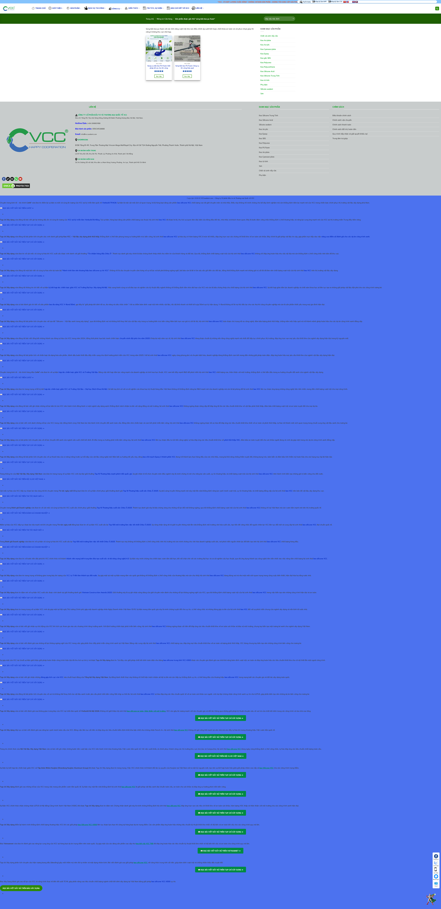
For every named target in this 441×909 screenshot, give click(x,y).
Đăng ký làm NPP (321, 1)
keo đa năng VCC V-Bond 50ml (62, 304)
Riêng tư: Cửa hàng (164, 18)
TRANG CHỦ (40, 8)
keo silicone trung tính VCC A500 (177, 660)
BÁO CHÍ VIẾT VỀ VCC (180, 8)
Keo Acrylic (265, 44)
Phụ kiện (263, 84)
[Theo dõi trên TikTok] (8, 179)
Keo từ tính (264, 80)
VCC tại (81, 575)
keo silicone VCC (184, 202)
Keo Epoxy (264, 53)
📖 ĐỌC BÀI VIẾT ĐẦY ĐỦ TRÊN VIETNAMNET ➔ (220, 850)
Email (436, 886)
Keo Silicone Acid (267, 71)
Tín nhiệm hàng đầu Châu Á (99, 253)
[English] (347, 2)
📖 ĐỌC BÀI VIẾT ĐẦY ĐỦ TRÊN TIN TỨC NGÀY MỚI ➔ (22, 496)
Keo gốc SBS (265, 58)
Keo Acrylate (265, 40)
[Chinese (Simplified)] (350, 2)
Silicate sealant (266, 89)
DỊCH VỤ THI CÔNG (96, 8)
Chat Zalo (436, 865)
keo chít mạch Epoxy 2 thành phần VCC (159, 456)
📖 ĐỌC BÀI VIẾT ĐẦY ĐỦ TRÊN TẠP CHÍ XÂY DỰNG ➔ (22, 225)
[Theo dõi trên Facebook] (4, 179)
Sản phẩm (74, 8)
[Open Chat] (431, 899)
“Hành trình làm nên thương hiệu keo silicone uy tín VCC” (85, 270)
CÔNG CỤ (116, 9)
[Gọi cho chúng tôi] (16, 179)
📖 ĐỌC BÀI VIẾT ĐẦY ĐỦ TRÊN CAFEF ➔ (16, 208)
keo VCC (162, 219)
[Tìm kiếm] (437, 8)
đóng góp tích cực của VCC (52, 677)
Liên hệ (199, 8)
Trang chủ (150, 18)
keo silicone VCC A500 (160, 881)
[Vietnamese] (344, 2)
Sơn (262, 93)
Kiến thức (133, 8)
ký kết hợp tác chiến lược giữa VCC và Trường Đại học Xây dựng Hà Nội (78, 287)
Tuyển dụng (307, 2)
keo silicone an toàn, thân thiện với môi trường (146, 711)
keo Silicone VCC (266, 767)
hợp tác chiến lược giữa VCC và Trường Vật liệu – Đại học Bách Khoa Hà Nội (75, 389)
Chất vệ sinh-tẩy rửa (269, 35)
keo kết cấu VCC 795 (144, 843)
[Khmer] (353, 2)
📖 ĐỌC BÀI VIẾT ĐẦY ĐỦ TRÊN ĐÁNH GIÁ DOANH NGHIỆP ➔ (25, 513)
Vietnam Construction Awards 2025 (97, 592)
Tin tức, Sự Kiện (154, 8)
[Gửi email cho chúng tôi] (12, 179)
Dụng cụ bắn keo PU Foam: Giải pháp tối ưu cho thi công (158, 67)
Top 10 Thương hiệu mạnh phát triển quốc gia (113, 473)
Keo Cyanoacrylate (268, 49)
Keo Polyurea (265, 62)
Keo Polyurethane (267, 66)
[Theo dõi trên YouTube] (20, 179)
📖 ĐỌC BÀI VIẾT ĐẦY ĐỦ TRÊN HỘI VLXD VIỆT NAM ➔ (22, 479)
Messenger (436, 879)
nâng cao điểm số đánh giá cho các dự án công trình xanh (345, 236)
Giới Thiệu (57, 8)
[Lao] (356, 2)
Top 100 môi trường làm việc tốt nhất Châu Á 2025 (94, 541)
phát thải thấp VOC (232, 440)
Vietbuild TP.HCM (109, 202)
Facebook (436, 859)
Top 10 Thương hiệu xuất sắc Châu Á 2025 (140, 490)
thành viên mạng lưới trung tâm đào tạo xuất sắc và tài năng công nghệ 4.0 (97, 558)
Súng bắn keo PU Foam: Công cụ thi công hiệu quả (187, 67)
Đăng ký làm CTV (336, 1)
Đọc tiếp (159, 76)
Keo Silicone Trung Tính (270, 75)
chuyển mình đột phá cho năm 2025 (135, 338)
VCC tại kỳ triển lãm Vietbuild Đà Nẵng (84, 219)
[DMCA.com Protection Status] (16, 186)
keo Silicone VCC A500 (87, 824)
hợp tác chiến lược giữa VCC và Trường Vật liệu (78, 372)
